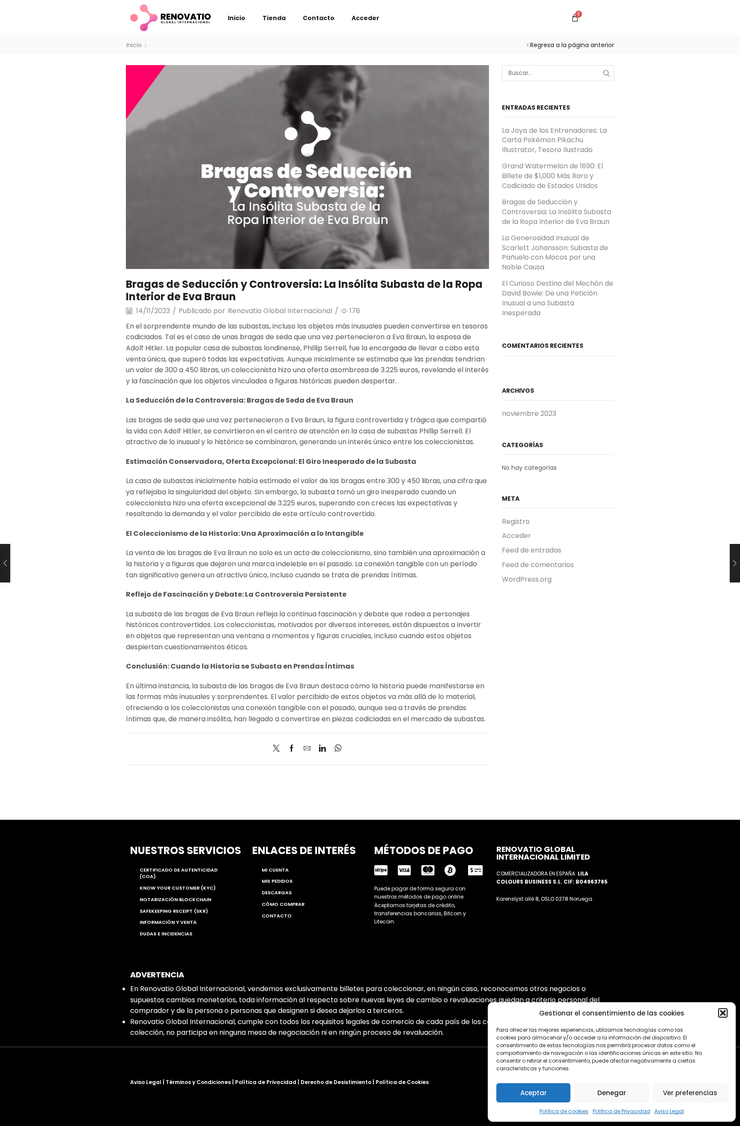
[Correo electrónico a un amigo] (307, 749)
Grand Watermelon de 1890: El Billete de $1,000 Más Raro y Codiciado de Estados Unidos (552, 176)
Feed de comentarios (538, 565)
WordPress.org (527, 579)
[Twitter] (278, 749)
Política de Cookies (402, 1082)
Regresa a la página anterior (572, 45)
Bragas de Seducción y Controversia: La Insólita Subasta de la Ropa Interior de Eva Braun (556, 212)
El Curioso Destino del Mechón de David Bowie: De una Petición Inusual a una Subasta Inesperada (557, 298)
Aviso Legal (669, 1111)
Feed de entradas (531, 550)
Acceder (365, 18)
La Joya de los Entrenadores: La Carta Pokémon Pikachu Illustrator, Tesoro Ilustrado (554, 140)
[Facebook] (291, 749)
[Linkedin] (322, 749)
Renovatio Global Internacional (280, 311)
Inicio (236, 18)
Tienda (274, 18)
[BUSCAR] (606, 73)
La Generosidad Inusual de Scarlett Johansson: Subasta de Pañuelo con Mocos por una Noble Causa (555, 252)
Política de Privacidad (621, 1111)
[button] (723, 1013)
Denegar (611, 1092)
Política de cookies (564, 1111)
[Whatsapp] (336, 749)
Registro (516, 521)
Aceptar (533, 1092)
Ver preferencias (690, 1092)
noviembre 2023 (529, 413)
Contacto (318, 18)
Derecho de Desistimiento (336, 1082)
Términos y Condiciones (198, 1082)
